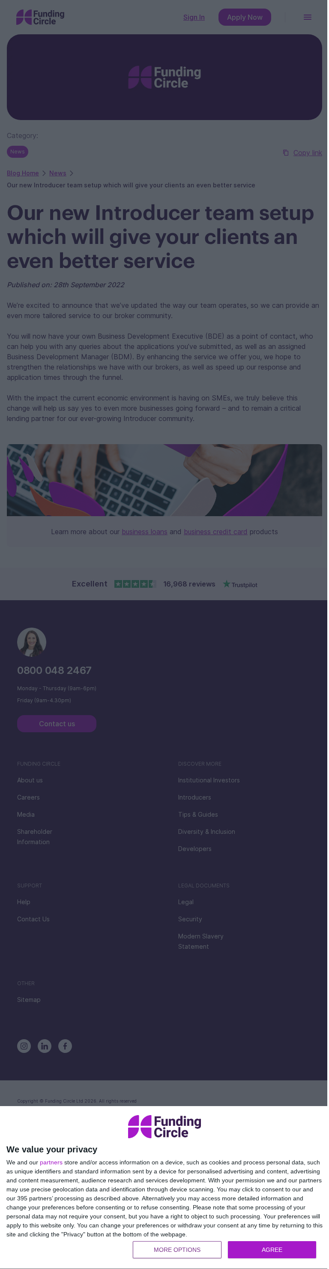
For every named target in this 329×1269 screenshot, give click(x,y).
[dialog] (164, 1188)
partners (51, 1162)
